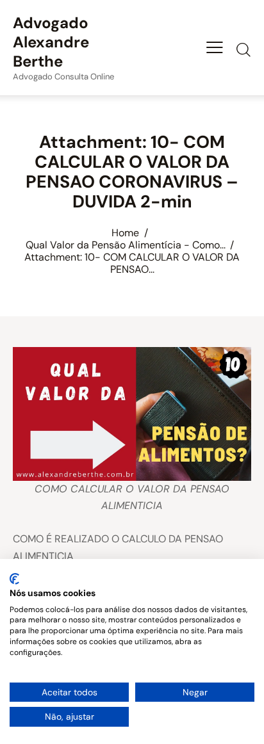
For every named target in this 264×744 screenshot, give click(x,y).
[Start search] (243, 49)
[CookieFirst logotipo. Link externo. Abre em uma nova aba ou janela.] (14, 579)
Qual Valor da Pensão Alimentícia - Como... (126, 245)
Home (125, 233)
